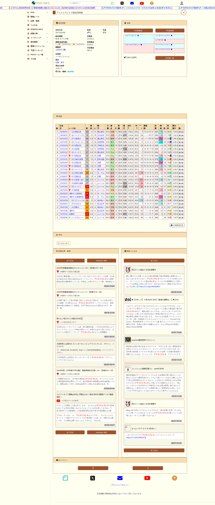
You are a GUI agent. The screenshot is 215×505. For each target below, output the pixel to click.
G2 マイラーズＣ (78, 135)
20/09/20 (64, 193)
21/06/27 (63, 176)
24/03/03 (64, 138)
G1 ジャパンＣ (77, 169)
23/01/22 (63, 152)
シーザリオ (159, 40)
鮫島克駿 (100, 159)
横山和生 (100, 152)
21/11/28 (63, 169)
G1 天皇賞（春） (78, 180)
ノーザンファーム (62, 56)
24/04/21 (64, 135)
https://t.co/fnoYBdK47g (136, 437)
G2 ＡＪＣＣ (76, 152)
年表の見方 (64, 243)
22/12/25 (63, 156)
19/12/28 (63, 211)
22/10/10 (63, 159)
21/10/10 (63, 173)
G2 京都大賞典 (77, 159)
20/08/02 (64, 197)
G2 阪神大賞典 (77, 183)
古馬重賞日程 (177, 225)
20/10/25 (64, 190)
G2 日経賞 (75, 149)
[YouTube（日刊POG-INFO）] (142, 3)
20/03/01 (64, 204)
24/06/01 (64, 132)
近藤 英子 (59, 62)
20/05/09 (64, 200)
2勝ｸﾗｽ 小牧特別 (75, 193)
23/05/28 (64, 145)
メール (123, 493)
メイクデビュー (77, 217)
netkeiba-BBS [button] (101, 261)
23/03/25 (64, 149)
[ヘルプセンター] (152, 3)
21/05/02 (64, 180)
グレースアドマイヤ (162, 49)
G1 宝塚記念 (76, 176)
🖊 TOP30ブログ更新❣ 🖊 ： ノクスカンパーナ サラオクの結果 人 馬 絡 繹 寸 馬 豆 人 (132, 8)
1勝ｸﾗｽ (71, 211)
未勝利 (71, 214)
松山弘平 (100, 204)
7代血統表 (170, 30)
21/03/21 (63, 183)
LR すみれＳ (76, 204)
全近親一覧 (169, 58)
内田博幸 (100, 142)
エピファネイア (130, 35)
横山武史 (100, 169)
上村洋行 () (60, 50)
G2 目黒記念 (76, 145)
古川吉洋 (100, 135)
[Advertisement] (120, 95)
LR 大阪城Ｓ (76, 138)
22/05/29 (64, 162)
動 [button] (180, 128)
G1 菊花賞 (75, 190)
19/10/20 (63, 214)
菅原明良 (100, 149)
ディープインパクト (162, 45)
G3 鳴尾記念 (76, 132)
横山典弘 (100, 132)
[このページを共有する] (183, 12)
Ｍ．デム (100, 173)
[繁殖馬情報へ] (138, 35)
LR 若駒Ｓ (75, 207)
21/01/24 (63, 186)
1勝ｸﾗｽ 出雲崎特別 (76, 197)
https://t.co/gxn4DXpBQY (149, 286)
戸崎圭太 (100, 145)
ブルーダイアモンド (132, 45)
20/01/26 (64, 207)
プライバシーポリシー (120, 485)
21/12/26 (63, 166)
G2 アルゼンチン (78, 142)
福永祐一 (100, 200)
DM (113, 493)
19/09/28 (64, 217)
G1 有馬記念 (76, 156)
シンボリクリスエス (162, 35)
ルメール (100, 180)
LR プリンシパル (78, 200)
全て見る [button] (70, 261)
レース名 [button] (72, 128)
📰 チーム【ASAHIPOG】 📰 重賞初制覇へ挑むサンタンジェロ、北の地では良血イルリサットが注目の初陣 (47, 8)
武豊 (99, 156)
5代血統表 (138, 30)
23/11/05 (63, 142)
